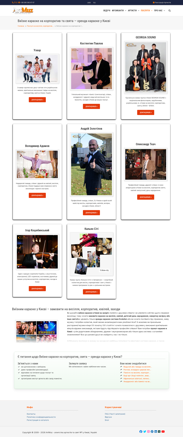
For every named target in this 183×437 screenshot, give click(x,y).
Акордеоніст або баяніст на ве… (137, 381)
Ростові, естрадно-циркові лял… (137, 370)
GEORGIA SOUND (146, 37)
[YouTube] (163, 432)
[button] (125, 11)
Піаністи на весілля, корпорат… (137, 373)
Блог (107, 420)
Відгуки (108, 417)
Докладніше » (37, 100)
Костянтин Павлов (91, 43)
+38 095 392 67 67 (27, 2)
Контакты (31, 414)
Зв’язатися (93, 374)
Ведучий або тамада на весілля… (138, 367)
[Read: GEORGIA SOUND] (145, 67)
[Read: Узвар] (37, 68)
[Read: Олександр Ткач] (145, 164)
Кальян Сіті (91, 229)
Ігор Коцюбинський (37, 230)
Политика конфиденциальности (41, 417)
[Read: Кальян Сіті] (91, 254)
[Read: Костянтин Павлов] (91, 68)
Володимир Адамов (37, 146)
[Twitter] (144, 432)
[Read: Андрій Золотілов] (91, 164)
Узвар (37, 50)
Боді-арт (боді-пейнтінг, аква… (137, 375)
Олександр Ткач (146, 144)
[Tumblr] (159, 432)
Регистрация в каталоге (38, 420)
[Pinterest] (152, 432)
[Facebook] (141, 432)
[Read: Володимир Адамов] (37, 164)
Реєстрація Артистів (163, 2)
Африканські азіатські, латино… (137, 378)
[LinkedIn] (155, 432)
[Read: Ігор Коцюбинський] (37, 252)
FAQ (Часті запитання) (115, 414)
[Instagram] (148, 432)
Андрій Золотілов (91, 128)
